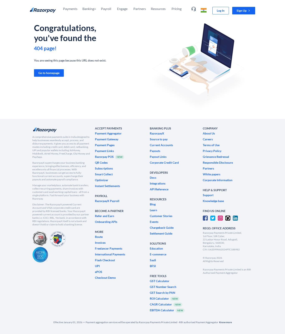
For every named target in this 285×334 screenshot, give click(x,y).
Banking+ (89, 9)
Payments (70, 9)
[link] (220, 10)
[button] (243, 10)
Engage (122, 9)
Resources (158, 9)
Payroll (106, 9)
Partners (139, 9)
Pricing (177, 9)
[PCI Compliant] (39, 239)
